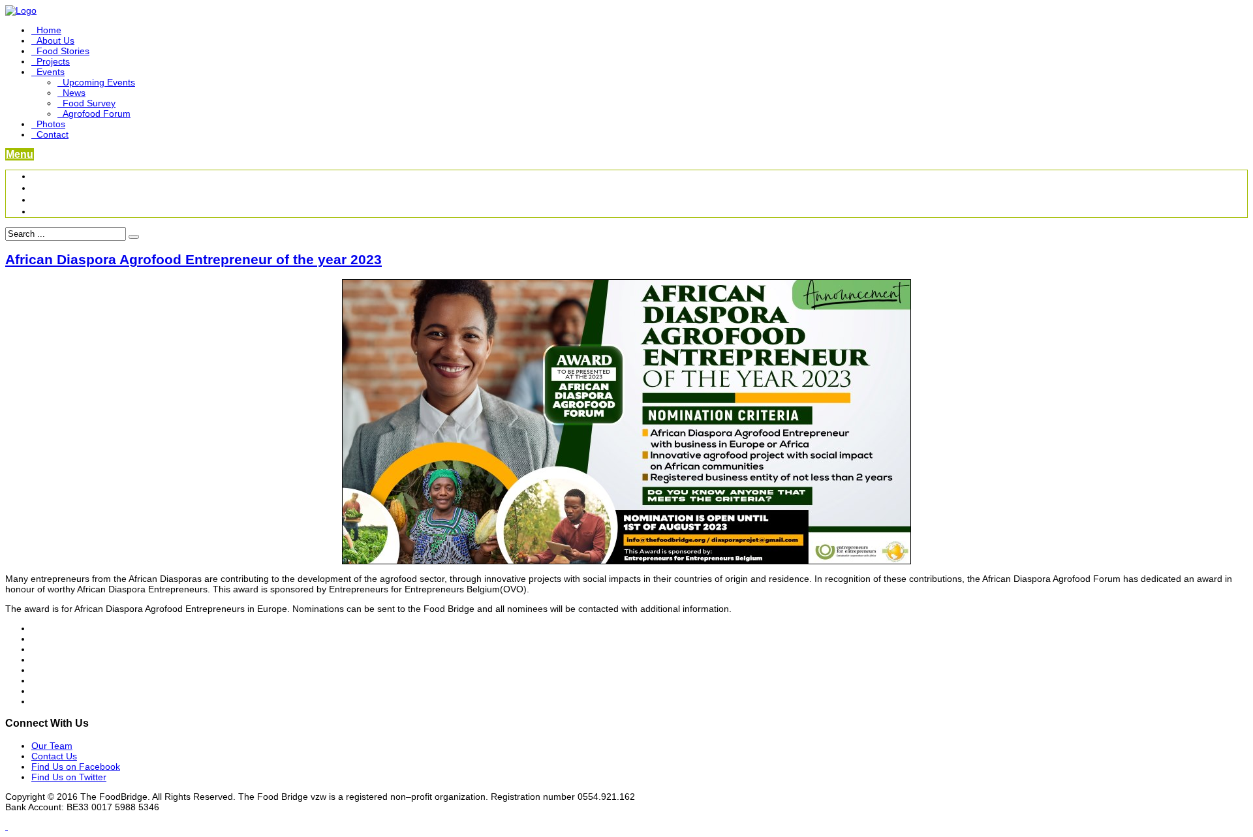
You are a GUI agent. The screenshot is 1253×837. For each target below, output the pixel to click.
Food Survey (89, 103)
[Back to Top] (6, 826)
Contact (53, 134)
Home (49, 30)
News (74, 92)
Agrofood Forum (97, 113)
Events (51, 72)
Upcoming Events (99, 82)
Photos (51, 124)
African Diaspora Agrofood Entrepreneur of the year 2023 (193, 259)
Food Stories (63, 51)
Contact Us (54, 756)
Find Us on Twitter (68, 777)
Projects (53, 61)
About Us (55, 40)
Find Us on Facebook (75, 766)
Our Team (51, 745)
